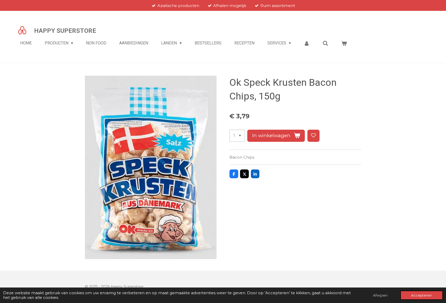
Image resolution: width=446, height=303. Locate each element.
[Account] (307, 43)
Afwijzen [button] (380, 295)
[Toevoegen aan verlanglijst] (313, 136)
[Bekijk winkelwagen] (344, 43)
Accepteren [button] (421, 295)
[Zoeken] (325, 43)
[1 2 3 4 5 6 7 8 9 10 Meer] (237, 136)
